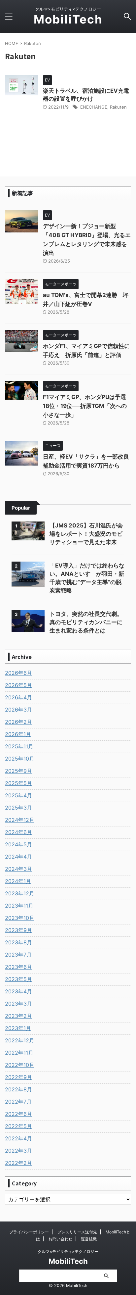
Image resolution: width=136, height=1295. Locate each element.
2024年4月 (18, 856)
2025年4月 (18, 795)
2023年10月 (19, 918)
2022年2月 (18, 1163)
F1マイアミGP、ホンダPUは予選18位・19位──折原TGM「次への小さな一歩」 (85, 406)
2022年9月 (18, 1077)
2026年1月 (18, 734)
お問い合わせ (60, 1238)
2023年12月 (19, 893)
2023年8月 (18, 942)
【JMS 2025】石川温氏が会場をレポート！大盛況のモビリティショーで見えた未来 (86, 533)
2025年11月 (19, 746)
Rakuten (118, 107)
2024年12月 (19, 820)
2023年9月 (18, 930)
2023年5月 (18, 979)
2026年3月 (18, 709)
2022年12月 (19, 1040)
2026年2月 (18, 722)
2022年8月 (18, 1089)
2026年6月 (18, 673)
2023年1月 (18, 1028)
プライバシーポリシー (29, 1231)
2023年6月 (18, 967)
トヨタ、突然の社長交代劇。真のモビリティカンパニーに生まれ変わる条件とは (86, 622)
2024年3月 (18, 869)
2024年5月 (18, 844)
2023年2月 (18, 1016)
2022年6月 (18, 1114)
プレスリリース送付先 (77, 1231)
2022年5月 (18, 1126)
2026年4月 (18, 697)
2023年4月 (18, 991)
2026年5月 (18, 685)
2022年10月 (19, 1065)
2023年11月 (19, 905)
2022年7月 (18, 1101)
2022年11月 (19, 1052)
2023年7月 (18, 954)
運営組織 (89, 1238)
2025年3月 (18, 807)
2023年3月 (18, 1003)
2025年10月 (19, 758)
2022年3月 (18, 1150)
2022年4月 (18, 1138)
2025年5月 (18, 783)
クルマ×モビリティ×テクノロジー (68, 1251)
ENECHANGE (93, 107)
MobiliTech (68, 19)
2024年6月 (18, 832)
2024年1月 (18, 881)
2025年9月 (18, 771)
